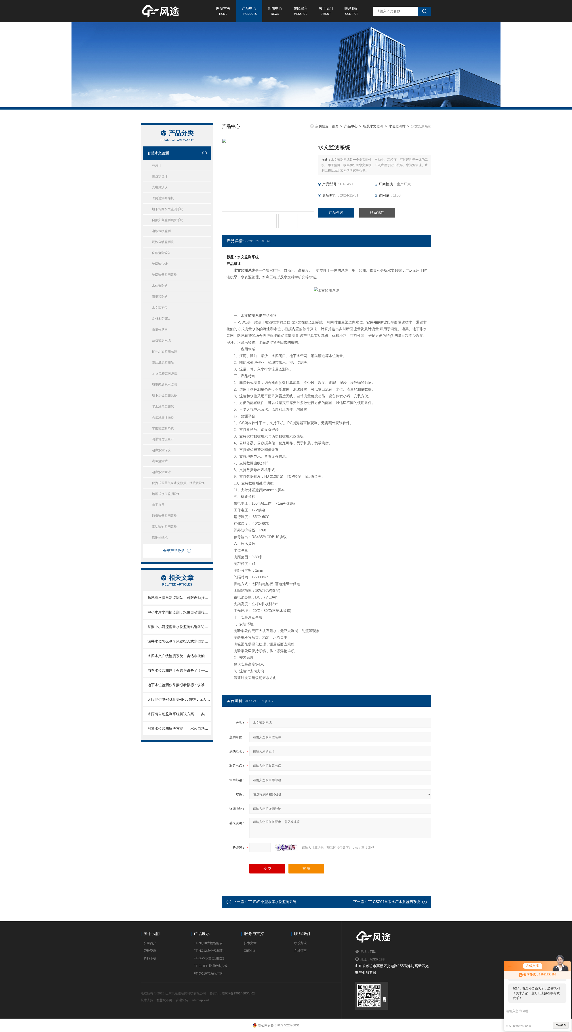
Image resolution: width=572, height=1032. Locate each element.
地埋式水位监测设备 (166, 494)
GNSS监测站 (161, 318)
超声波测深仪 (161, 450)
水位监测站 (160, 286)
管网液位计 (160, 264)
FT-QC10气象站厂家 (208, 973)
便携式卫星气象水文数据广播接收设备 (178, 483)
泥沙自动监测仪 (163, 242)
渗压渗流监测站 (163, 362)
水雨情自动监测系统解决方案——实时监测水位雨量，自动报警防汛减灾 (179, 714)
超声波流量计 (161, 472)
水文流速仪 (160, 307)
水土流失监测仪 (163, 406)
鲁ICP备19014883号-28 (239, 993)
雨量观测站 (160, 296)
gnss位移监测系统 (164, 373)
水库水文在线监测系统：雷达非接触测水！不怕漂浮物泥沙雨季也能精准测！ (179, 656)
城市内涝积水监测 (164, 384)
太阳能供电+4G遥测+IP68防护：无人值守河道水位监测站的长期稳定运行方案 (179, 699)
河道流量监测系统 (164, 516)
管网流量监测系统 (164, 275)
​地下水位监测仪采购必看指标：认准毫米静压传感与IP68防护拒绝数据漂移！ (179, 685)
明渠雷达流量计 (163, 439)
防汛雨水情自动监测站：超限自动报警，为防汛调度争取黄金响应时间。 (179, 598)
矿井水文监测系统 (164, 351)
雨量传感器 (160, 329)
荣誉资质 (150, 950)
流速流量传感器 (163, 417)
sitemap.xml (200, 1000)
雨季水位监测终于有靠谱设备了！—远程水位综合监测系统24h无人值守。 (179, 670)
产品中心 (249, 10)
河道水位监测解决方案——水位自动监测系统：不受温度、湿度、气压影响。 (179, 728)
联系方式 (300, 943)
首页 (335, 126)
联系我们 (351, 10)
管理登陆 (182, 1000)
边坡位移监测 (161, 231)
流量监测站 (160, 461)
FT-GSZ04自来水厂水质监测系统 (394, 902)
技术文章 (250, 943)
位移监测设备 (161, 253)
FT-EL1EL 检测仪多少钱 (210, 966)
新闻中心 (275, 10)
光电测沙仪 (160, 187)
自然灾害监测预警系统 (167, 220)
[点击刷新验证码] (286, 847)
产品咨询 (336, 212)
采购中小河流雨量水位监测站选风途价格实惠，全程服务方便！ (179, 627)
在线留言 (300, 10)
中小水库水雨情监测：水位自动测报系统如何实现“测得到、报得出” (179, 612)
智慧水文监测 (158, 153)
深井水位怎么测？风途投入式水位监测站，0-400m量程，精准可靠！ (179, 641)
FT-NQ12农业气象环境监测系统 (210, 950)
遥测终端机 (160, 537)
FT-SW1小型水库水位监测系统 (272, 902)
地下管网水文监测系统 (167, 209)
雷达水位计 (160, 176)
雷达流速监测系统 (164, 527)
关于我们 (326, 10)
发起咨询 (560, 1025)
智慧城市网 (164, 1000)
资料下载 (150, 958)
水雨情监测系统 (163, 428)
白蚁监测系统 (161, 340)
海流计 (156, 165)
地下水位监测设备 (164, 395)
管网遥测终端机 (163, 198)
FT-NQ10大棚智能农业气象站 (210, 943)
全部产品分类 (174, 551)
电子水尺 (158, 505)
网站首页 (223, 10)
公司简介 (150, 943)
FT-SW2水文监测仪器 (209, 958)
